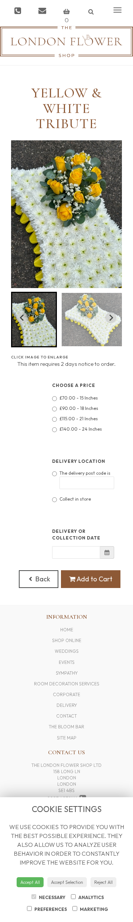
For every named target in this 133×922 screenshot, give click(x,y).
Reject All (103, 882)
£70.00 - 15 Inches (78, 398)
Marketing (93, 909)
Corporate (66, 694)
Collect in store (75, 499)
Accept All (30, 882)
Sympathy (67, 673)
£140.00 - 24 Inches (80, 429)
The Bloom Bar (66, 726)
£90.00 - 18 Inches (78, 408)
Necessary (51, 897)
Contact (66, 716)
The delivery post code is (84, 473)
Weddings (67, 651)
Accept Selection (67, 882)
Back (42, 579)
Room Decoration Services (66, 684)
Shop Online (66, 640)
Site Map (66, 738)
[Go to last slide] (22, 317)
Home (66, 629)
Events (67, 662)
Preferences (50, 909)
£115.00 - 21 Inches (78, 418)
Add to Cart (93, 579)
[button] (34, 319)
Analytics (91, 897)
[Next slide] (110, 317)
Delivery (67, 705)
